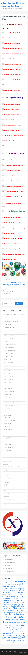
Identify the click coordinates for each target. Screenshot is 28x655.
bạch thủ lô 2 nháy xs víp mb (11, 321)
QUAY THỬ (5, 494)
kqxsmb (7, 612)
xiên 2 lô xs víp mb (8, 379)
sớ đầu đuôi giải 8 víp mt (10, 403)
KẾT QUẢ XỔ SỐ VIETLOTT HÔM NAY (13, 467)
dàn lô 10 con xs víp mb (9, 330)
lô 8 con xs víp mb (8, 362)
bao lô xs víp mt (8, 388)
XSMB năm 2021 (14, 639)
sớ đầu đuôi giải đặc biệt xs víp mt (12, 406)
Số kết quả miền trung (9, 502)
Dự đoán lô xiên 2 (15, 594)
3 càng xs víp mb (8, 324)
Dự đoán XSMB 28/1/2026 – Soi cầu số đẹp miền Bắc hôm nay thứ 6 (13, 285)
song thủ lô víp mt (8, 408)
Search (19, 303)
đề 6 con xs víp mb (8, 336)
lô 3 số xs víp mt (8, 400)
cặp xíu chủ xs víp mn (9, 420)
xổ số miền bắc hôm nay (18, 640)
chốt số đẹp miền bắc (18, 584)
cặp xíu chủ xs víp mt (9, 391)
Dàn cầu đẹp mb (7, 319)
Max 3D (6, 473)
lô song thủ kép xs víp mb (10, 371)
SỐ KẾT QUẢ (6, 496)
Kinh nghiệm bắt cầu (8, 444)
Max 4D (6, 475)
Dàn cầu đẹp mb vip (8, 359)
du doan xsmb (9, 586)
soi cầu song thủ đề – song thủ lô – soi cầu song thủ (13, 315)
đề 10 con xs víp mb (8, 341)
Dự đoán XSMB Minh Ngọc (15, 596)
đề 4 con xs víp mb (8, 333)
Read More (22, 296)
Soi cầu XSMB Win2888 (8, 635)
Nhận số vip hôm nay (8, 447)
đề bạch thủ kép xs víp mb (10, 344)
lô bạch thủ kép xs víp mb (10, 365)
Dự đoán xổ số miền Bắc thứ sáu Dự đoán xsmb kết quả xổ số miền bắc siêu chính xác (13, 604)
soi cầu (10, 279)
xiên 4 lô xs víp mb (8, 382)
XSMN (4, 456)
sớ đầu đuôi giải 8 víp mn (10, 432)
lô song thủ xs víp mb (9, 373)
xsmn (20, 639)
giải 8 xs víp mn (8, 426)
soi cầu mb (17, 632)
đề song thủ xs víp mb (9, 350)
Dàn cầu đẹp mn (7, 415)
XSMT (4, 459)
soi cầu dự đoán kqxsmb (14, 622)
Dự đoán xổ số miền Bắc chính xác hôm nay (12, 601)
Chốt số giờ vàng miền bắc (8, 582)
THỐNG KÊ (6, 482)
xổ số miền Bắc (6, 640)
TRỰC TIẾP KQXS (7, 450)
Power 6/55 (7, 478)
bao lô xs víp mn (8, 417)
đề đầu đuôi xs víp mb (9, 347)
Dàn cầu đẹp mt (7, 386)
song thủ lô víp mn (8, 438)
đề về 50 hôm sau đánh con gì (8, 642)
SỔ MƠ (5, 491)
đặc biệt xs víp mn (8, 423)
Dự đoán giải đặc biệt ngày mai (11, 588)
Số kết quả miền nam (9, 505)
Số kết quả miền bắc (9, 499)
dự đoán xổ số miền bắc (11, 599)
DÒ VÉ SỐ (5, 488)
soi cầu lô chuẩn (12, 630)
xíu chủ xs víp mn (8, 440)
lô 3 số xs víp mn (8, 429)
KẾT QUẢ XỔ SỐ (7, 461)
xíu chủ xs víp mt (8, 411)
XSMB (4, 453)
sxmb (8, 637)
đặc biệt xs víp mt (8, 394)
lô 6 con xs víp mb (8, 356)
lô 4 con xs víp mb (8, 353)
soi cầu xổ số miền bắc (19, 635)
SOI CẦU (5, 485)
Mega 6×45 (7, 470)
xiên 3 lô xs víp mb (8, 376)
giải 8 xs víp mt (7, 397)
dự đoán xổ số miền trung (16, 606)
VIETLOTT (5, 464)
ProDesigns (24, 652)
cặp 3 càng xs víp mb (9, 327)
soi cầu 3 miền (11, 614)
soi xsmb (4, 637)
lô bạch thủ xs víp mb (9, 368)
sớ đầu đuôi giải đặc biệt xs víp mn (12, 435)
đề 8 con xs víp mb (8, 338)
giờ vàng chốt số (9, 608)
